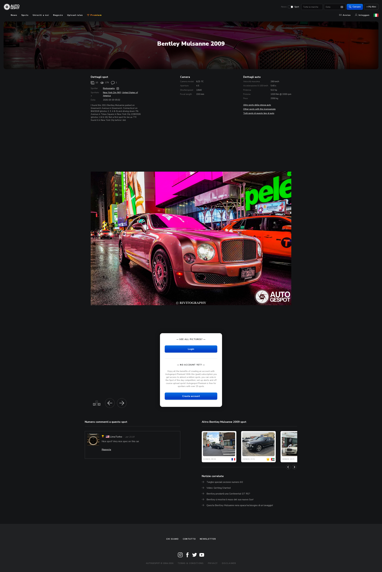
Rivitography (109, 88)
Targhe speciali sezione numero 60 (225, 482)
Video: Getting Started (219, 488)
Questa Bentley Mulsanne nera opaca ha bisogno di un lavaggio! (240, 505)
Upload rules (75, 15)
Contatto (189, 539)
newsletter (208, 539)
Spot (296, 7)
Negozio (58, 15)
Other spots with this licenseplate (259, 109)
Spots (25, 15)
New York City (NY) (112, 92)
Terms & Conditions (191, 563)
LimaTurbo (116, 436)
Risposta (106, 449)
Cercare (357, 6)
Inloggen (364, 15)
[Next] (294, 467)
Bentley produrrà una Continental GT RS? (228, 493)
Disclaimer (229, 563)
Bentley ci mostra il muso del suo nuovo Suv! (230, 499)
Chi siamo (172, 539)
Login (191, 349)
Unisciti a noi (41, 15)
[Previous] (288, 467)
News (284, 7)
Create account (191, 396)
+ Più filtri (371, 6)
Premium (96, 15)
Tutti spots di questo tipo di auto (258, 113)
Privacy (213, 563)
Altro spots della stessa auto (257, 104)
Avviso (347, 15)
